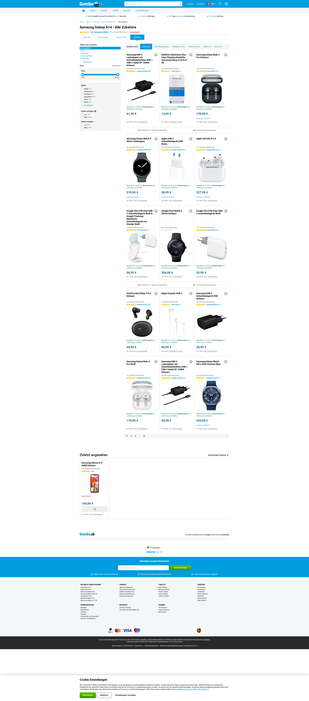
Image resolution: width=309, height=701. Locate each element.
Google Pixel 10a (86, 596)
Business (127, 10)
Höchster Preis (194, 47)
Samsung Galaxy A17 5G (89, 600)
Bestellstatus (85, 610)
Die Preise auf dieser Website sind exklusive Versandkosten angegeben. (187, 640)
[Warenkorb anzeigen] (226, 4)
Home (82, 22)
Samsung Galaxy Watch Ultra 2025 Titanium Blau (208, 362)
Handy (92, 10)
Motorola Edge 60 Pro (88, 598)
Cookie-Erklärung (202, 689)
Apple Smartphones (125, 587)
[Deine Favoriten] (220, 4)
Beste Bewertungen (161, 47)
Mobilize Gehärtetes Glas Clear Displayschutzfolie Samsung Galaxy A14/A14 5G (174, 58)
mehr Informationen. (176, 642)
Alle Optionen (87, 62)
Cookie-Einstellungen (151, 646)
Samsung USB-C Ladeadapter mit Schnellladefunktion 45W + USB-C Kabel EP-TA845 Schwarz (139, 60)
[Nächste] (227, 436)
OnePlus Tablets (163, 596)
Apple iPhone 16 (86, 589)
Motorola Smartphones (127, 594)
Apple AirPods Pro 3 (206, 138)
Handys (122, 585)
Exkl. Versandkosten (140, 122)
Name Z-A (218, 47)
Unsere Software (163, 610)
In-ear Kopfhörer (202, 594)
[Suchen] (180, 4)
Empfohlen (146, 47)
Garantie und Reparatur (88, 618)
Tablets (115, 10)
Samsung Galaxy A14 (109, 22)
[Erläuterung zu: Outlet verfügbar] (95, 111)
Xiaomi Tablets (163, 592)
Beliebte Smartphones (91, 585)
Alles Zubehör (201, 600)
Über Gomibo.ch (117, 646)
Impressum (138, 646)
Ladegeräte (201, 592)
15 (144, 436)
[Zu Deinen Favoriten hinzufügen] (155, 54)
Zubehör (103, 10)
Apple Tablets (162, 587)
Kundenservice (142, 10)
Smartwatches (202, 598)
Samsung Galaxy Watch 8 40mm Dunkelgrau (138, 140)
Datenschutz (162, 612)
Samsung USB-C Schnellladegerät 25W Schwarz (207, 296)
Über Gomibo (162, 607)
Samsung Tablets (164, 589)
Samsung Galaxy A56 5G (89, 594)
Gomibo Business (125, 607)
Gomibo (161, 605)
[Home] (83, 11)
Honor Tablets (163, 594)
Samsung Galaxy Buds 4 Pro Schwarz (208, 56)
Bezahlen (84, 607)
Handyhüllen (201, 587)
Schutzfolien (201, 589)
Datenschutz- (187, 689)
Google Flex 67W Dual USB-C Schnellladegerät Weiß (209, 212)
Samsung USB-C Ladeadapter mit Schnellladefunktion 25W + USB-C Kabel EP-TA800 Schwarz (174, 366)
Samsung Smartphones (127, 589)
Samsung (96, 22)
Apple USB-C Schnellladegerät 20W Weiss (172, 141)
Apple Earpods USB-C (171, 293)
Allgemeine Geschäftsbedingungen (171, 646)
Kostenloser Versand (176, 122)
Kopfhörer (200, 596)
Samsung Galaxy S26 (88, 592)
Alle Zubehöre (122, 22)
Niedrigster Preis (178, 47)
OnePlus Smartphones (126, 592)
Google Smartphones (126, 596)
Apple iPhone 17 (86, 587)
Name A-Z (207, 47)
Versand (83, 614)
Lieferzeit (83, 612)
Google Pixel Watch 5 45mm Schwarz (171, 212)
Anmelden (200, 4)
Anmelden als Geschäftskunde (129, 610)
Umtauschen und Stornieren (90, 616)
